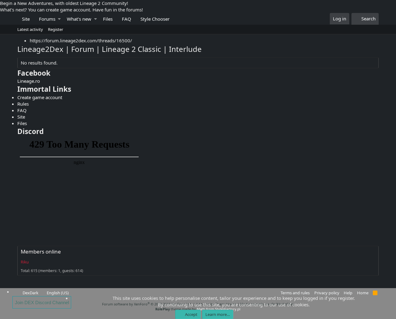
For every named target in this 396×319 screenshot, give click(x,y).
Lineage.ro (28, 81)
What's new (79, 19)
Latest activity (30, 29)
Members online (41, 251)
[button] (59, 19)
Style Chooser (155, 19)
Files (108, 19)
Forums (47, 19)
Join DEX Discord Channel (42, 302)
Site (26, 19)
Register (55, 29)
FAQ (126, 19)
